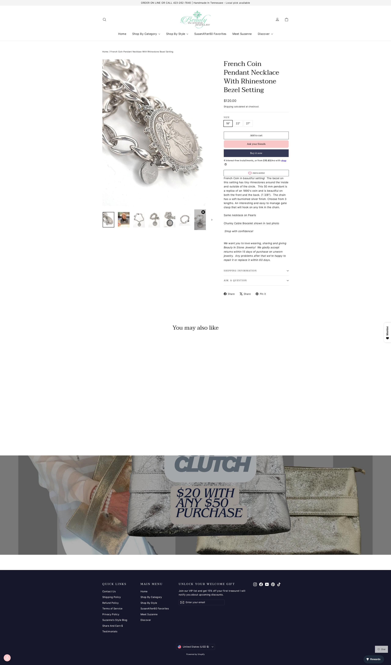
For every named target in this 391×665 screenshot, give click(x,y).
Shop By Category (145, 33)
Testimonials (109, 631)
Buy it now (256, 153)
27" (248, 123)
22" (238, 123)
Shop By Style (176, 33)
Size (227, 117)
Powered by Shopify (195, 654)
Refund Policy (110, 602)
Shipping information (240, 270)
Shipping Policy (111, 597)
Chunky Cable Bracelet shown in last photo (251, 223)
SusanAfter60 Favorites (210, 33)
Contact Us (109, 591)
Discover (264, 33)
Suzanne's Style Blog (114, 620)
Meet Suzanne (242, 33)
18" (228, 123)
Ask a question (235, 280)
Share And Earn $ (112, 625)
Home (122, 33)
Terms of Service (112, 608)
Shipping (228, 106)
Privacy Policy (110, 614)
